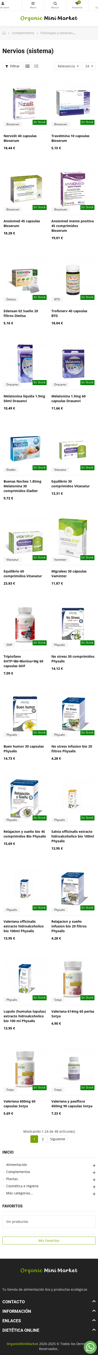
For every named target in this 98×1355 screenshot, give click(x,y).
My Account (2, 5)
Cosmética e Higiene (22, 1186)
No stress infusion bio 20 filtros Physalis (71, 748)
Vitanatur (60, 470)
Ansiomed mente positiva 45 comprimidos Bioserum (72, 226)
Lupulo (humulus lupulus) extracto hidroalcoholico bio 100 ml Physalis (25, 1016)
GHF (9, 645)
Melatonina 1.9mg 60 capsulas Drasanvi (68, 398)
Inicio (8, 1152)
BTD (57, 299)
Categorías (33, 5)
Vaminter (60, 560)
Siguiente (57, 1139)
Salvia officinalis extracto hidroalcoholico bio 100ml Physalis (72, 836)
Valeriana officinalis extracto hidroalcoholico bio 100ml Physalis (24, 926)
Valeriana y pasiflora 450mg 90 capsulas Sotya (71, 1103)
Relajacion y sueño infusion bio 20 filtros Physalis (69, 926)
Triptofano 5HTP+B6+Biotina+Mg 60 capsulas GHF (23, 661)
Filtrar (14, 66)
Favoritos (12, 1206)
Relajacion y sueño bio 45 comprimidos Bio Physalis (25, 833)
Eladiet (10, 470)
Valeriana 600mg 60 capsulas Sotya (19, 1103)
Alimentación (16, 1164)
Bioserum (12, 124)
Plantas (12, 1179)
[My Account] (11, 5)
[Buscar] (55, 5)
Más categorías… (19, 1193)
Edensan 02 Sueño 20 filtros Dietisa (21, 313)
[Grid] (27, 66)
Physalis (59, 645)
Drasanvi (12, 384)
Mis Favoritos (49, 1240)
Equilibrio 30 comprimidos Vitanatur (70, 483)
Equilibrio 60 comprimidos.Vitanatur (23, 573)
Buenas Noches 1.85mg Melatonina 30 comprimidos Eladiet (22, 486)
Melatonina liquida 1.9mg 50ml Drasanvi (24, 398)
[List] (36, 66)
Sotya (58, 1000)
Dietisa (11, 299)
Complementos (18, 1171)
